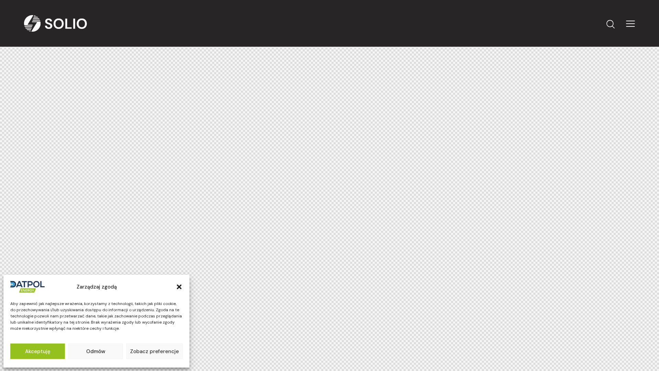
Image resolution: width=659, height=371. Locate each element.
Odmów (95, 351)
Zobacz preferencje (154, 351)
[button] (179, 286)
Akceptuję (37, 351)
